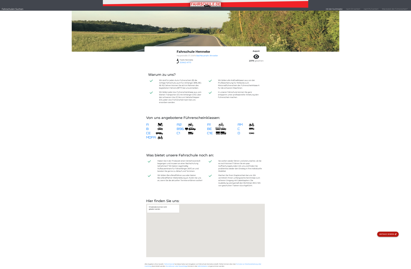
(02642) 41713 (185, 62)
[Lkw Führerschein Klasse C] (250, 129)
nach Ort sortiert (353, 9)
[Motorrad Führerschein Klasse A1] (220, 124)
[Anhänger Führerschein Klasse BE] (221, 129)
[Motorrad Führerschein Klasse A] (159, 124)
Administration (203, 266)
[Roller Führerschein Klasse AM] (250, 124)
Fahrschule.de (169, 264)
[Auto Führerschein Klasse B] (159, 129)
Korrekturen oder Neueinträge (176, 266)
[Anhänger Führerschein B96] (190, 129)
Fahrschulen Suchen (12, 9)
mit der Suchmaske (335, 9)
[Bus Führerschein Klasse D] (250, 133)
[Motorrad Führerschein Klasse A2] (189, 124)
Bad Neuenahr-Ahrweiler (207, 56)
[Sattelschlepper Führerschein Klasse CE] (159, 133)
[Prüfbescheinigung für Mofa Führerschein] (159, 137)
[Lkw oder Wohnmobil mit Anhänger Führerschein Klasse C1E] (221, 133)
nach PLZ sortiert (371, 9)
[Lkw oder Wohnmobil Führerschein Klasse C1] (189, 133)
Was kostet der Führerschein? (395, 9)
